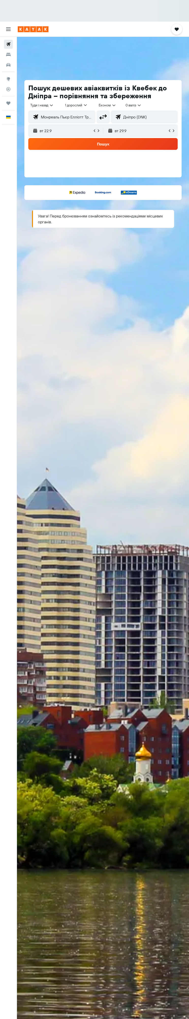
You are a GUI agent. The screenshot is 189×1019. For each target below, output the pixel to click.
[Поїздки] (8, 103)
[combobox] (107, 105)
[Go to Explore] (8, 79)
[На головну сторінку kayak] (33, 29)
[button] (8, 29)
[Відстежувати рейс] (8, 89)
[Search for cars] (8, 65)
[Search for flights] (8, 44)
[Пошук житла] (8, 54)
